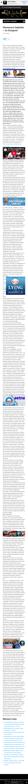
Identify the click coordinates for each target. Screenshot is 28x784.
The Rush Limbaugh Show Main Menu (12, 7)
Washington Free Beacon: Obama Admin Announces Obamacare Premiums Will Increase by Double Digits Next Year (14, 738)
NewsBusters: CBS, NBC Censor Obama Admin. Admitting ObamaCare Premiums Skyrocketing (14, 756)
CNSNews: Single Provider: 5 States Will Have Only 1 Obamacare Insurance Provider (14, 762)
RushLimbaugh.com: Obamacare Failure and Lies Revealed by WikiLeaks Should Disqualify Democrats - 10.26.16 (14, 724)
